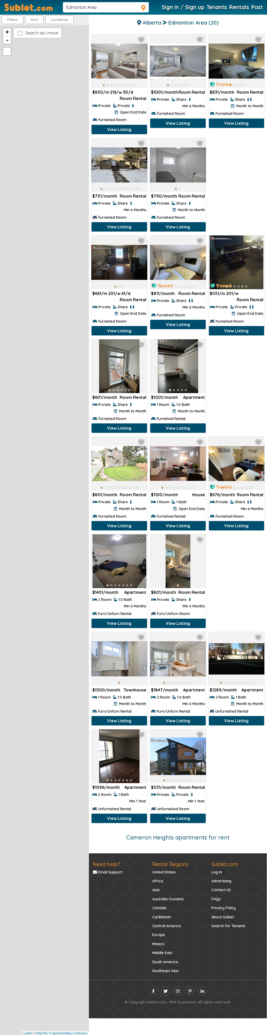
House (198, 494)
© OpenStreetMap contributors (68, 1033)
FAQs (216, 899)
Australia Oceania (168, 899)
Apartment (194, 397)
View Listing (119, 129)
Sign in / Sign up (183, 7)
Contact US (221, 890)
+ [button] (7, 32)
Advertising (221, 881)
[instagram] (178, 990)
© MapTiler (41, 1033)
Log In (216, 872)
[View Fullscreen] (7, 51)
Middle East (162, 952)
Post (257, 7)
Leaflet (27, 1033)
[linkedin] (202, 990)
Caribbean (161, 917)
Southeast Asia (165, 970)
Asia (156, 890)
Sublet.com (224, 864)
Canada (159, 908)
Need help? (106, 864)
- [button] (7, 40)
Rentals (239, 7)
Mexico (158, 944)
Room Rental (133, 98)
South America (165, 962)
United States (164, 872)
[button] (59, 19)
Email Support (110, 872)
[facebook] (153, 990)
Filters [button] (12, 19)
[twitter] (165, 990)
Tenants (217, 7)
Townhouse (135, 690)
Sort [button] (34, 19)
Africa (157, 881)
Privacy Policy (223, 908)
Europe (158, 934)
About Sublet (222, 917)
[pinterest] (190, 990)
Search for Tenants (228, 926)
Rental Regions (170, 864)
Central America (166, 926)
